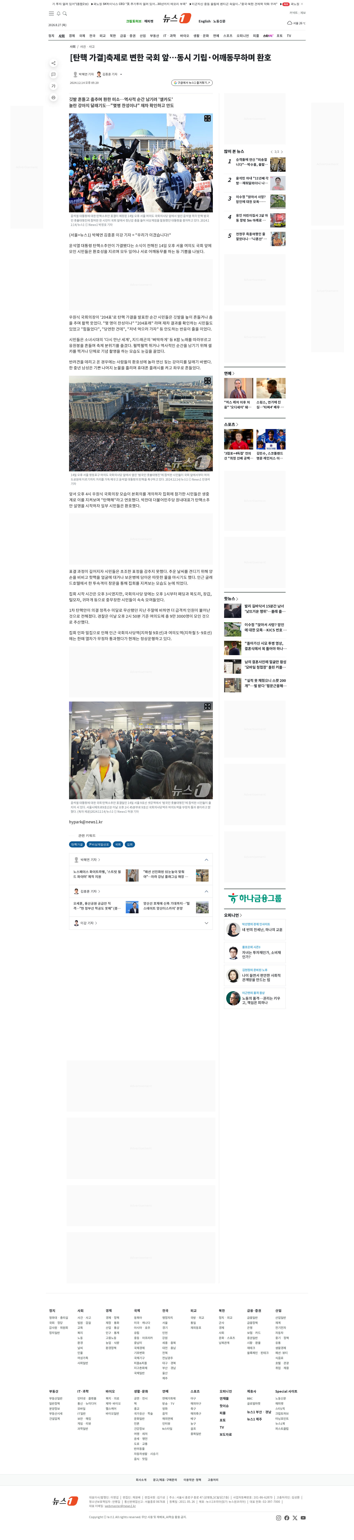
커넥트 (294, 13)
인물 (80, 1353)
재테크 (251, 1348)
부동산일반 (55, 1398)
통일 (193, 1323)
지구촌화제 (140, 1368)
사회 (73, 47)
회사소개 (141, 1480)
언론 (136, 1424)
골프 (193, 1429)
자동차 (279, 1333)
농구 (193, 1424)
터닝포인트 (282, 1419)
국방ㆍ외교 (197, 1318)
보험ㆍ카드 (254, 1333)
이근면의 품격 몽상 (253, 993)
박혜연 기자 (89, 860)
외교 (194, 1311)
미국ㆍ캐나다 (142, 1323)
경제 (109, 1311)
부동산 (53, 1391)
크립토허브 (134, 21)
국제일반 (139, 1373)
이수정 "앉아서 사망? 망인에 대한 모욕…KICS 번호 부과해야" (251, 202)
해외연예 (167, 1419)
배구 (193, 1419)
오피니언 (231, 915)
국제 (137, 1311)
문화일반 (139, 1419)
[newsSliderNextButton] (282, 151)
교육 (80, 1328)
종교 (136, 1409)
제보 (303, 13)
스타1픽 (280, 1409)
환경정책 (111, 1348)
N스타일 (167, 1429)
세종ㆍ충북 (169, 1343)
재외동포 (196, 1328)
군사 (221, 1323)
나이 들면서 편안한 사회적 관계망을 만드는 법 (261, 977)
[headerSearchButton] (65, 13)
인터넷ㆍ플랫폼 (86, 1398)
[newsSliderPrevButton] (271, 151)
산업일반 (280, 1318)
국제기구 (139, 1358)
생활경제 (280, 1348)
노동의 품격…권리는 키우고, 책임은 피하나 (261, 1000)
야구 (193, 1398)
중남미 (138, 1343)
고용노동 (111, 1338)
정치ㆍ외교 (225, 1318)
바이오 (110, 1391)
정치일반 (54, 1333)
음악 (165, 1414)
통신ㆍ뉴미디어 (86, 1404)
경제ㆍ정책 (112, 1318)
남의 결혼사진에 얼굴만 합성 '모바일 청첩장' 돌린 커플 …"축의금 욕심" (265, 667)
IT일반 (81, 1414)
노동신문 (219, 21)
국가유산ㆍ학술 (143, 1414)
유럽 (136, 1333)
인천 (165, 1333)
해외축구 (196, 1414)
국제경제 (139, 1348)
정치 (52, 1311)
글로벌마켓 (253, 1404)
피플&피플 (140, 1363)
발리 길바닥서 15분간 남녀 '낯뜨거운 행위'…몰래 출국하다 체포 (265, 611)
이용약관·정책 (192, 1480)
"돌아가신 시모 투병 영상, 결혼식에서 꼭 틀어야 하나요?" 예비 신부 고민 (264, 649)
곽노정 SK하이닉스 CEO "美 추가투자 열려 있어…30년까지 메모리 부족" (104, 4)
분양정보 (54, 1409)
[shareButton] (53, 63)
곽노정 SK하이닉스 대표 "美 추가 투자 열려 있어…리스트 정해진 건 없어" (297, 4)
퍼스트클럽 (282, 1429)
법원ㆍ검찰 (84, 1323)
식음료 (279, 1358)
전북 (165, 1353)
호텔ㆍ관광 (282, 1363)
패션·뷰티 (281, 1353)
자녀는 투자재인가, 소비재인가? (261, 954)
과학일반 (82, 1429)
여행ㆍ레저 (141, 1434)
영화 (165, 1409)
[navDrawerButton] (51, 13)
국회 (118, 844)
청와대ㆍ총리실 (58, 1318)
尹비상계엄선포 (99, 844)
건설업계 (54, 1419)
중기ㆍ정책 (282, 1338)
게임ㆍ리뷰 (84, 1424)
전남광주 (167, 1358)
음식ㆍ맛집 (141, 1459)
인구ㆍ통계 (112, 1333)
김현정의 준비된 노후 (254, 970)
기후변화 (139, 1353)
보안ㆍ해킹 (84, 1419)
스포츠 (229, 424)
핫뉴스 (229, 598)
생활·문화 (141, 1391)
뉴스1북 (280, 1424)
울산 (165, 1373)
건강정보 (139, 1429)
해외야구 (196, 1404)
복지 (80, 1333)
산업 (278, 1311)
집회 (130, 844)
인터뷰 (166, 1424)
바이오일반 (112, 1414)
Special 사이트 (286, 1391)
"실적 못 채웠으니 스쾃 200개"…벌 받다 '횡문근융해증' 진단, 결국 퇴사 (265, 686)
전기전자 (280, 1328)
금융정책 (252, 1323)
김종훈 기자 (89, 891)
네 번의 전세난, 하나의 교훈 (262, 929)
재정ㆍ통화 (112, 1323)
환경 (80, 1343)
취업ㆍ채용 (282, 1368)
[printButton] (53, 97)
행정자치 (167, 1318)
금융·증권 (254, 1311)
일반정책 (54, 1404)
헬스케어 (111, 1409)
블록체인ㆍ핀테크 (258, 1353)
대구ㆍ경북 (169, 1363)
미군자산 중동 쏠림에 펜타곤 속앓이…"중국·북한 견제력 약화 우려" (198, 4)
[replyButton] (53, 74)
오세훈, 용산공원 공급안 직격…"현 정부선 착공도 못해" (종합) (95, 906)
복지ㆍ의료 (112, 1398)
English (205, 21)
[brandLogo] (177, 17)
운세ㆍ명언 (141, 1439)
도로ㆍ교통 (141, 1444)
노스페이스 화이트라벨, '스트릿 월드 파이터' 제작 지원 (97, 874)
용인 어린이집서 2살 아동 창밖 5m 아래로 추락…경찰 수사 (252, 220)
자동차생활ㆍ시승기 (146, 1454)
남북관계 (224, 1343)
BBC (250, 1398)
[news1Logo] (65, 1500)
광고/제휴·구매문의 (165, 1480)
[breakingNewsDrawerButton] (59, 13)
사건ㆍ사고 (84, 1318)
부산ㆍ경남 (169, 1368)
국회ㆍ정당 (56, 1323)
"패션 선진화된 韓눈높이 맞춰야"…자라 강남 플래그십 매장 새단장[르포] (165, 874)
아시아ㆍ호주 (142, 1328)
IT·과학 (83, 1391)
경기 (165, 1328)
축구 (193, 1409)
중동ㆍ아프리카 (143, 1338)
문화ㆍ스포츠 (227, 1338)
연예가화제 (169, 1398)
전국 (165, 1311)
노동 (80, 1338)
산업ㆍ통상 (112, 1328)
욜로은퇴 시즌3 (251, 947)
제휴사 (251, 1391)
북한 (222, 1311)
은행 (249, 1328)
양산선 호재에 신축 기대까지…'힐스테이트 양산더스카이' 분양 (166, 905)
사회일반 (82, 1363)
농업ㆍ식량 (112, 1343)
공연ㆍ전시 (141, 1398)
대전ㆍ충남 (169, 1348)
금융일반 (252, 1318)
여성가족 (82, 1358)
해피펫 (148, 21)
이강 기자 (87, 923)
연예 (227, 373)
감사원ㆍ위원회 (58, 1328)
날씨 (80, 1348)
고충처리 (213, 1480)
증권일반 (252, 1338)
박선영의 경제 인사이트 (256, 924)
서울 (165, 1323)
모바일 (81, 1409)
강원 (165, 1338)
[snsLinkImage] (278, 1517)
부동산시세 (55, 1414)
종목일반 (196, 1434)
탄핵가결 (77, 844)
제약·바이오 (113, 1404)
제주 (165, 1378)
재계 (278, 1323)
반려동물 (139, 1449)
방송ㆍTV (168, 1404)
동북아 (138, 1318)
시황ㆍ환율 (254, 1343)
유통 (278, 1343)
